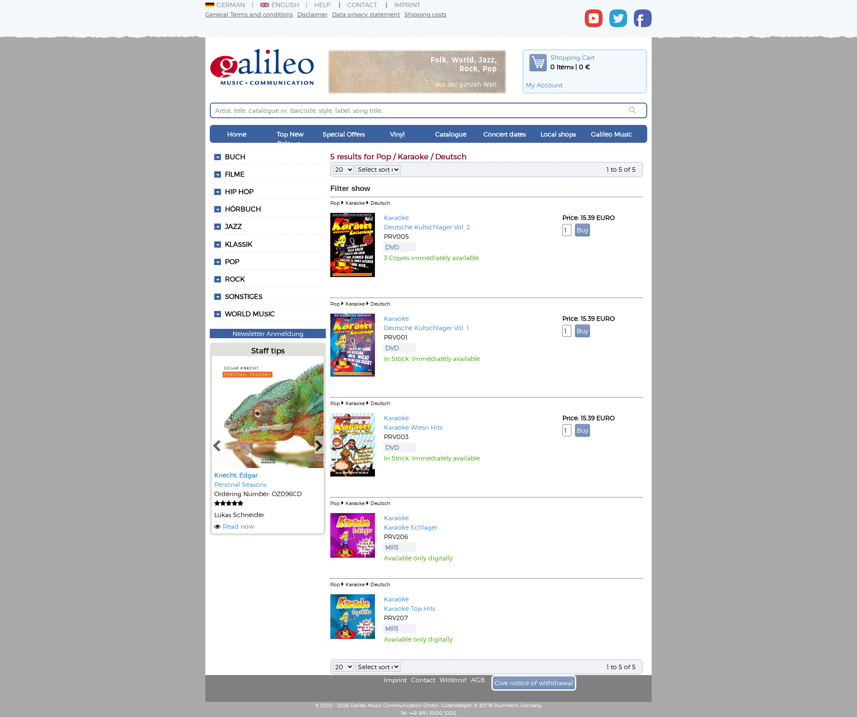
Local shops (558, 134)
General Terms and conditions (249, 14)
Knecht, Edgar (236, 475)
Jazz (233, 226)
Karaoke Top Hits (409, 608)
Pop (232, 261)
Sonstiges (243, 296)
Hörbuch (243, 209)
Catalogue (450, 134)
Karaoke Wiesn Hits (413, 427)
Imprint (407, 4)
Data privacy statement (366, 14)
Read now (238, 526)
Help (322, 4)
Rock (235, 279)
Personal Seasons (240, 484)
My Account (544, 85)
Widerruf (453, 680)
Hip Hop (239, 191)
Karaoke (355, 203)
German (230, 4)
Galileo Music (611, 134)
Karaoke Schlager (410, 527)
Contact (362, 4)
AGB (478, 680)
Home (236, 134)
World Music (250, 314)
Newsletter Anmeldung (268, 333)
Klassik (238, 244)
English (285, 4)
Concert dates (504, 134)
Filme (235, 174)
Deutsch (380, 203)
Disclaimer (312, 14)
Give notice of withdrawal (534, 683)
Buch (235, 157)
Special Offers (344, 134)
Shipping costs (425, 14)
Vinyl (397, 134)
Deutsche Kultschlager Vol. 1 (426, 328)
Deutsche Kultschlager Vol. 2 (427, 227)
